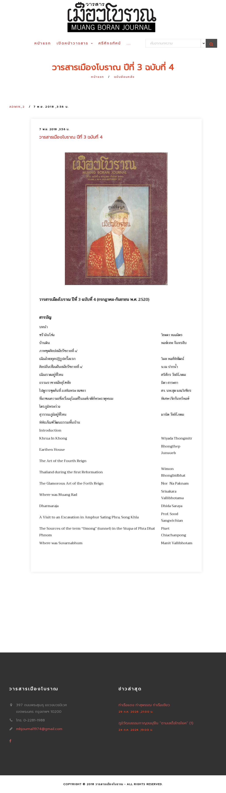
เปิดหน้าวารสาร (73, 43)
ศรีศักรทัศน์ (109, 43)
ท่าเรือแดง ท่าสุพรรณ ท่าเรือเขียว (144, 705)
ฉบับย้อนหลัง (124, 77)
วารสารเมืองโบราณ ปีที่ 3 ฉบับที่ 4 (71, 137)
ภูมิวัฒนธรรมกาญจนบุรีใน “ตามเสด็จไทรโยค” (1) (156, 723)
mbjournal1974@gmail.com (39, 729)
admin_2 (17, 107)
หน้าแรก (42, 43)
